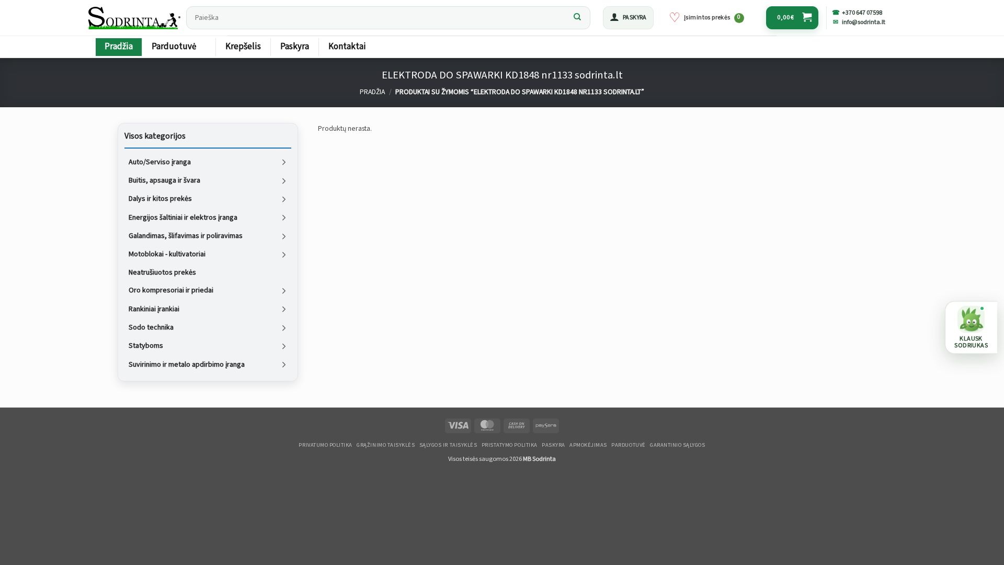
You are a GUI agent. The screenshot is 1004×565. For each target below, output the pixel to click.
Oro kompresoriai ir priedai (171, 290)
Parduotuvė (174, 46)
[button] (628, 17)
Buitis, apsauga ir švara (164, 180)
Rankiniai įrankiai (154, 308)
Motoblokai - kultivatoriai (167, 254)
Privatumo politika (325, 445)
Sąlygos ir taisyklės (448, 445)
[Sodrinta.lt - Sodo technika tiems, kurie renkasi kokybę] (134, 17)
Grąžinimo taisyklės (386, 445)
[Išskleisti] (284, 162)
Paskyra (294, 46)
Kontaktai (347, 46)
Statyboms (146, 346)
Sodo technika (151, 327)
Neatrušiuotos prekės (162, 272)
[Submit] (577, 18)
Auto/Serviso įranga (160, 161)
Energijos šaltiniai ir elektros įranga (183, 217)
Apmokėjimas (588, 445)
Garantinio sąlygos (677, 445)
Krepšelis (243, 46)
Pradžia (119, 46)
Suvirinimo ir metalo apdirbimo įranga (187, 364)
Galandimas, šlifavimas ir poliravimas (186, 236)
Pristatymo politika (510, 445)
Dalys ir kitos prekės (160, 199)
